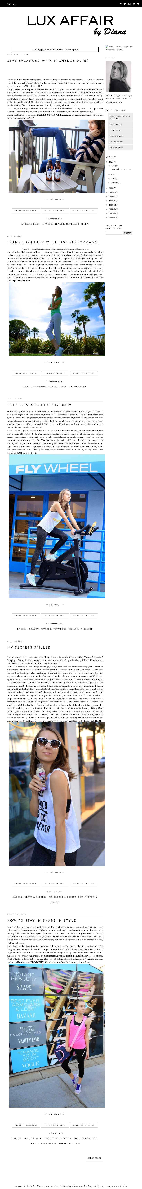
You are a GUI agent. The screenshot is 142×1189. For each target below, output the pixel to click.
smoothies (77, 930)
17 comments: (55, 1133)
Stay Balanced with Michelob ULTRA (48, 61)
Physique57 (36, 933)
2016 (111, 200)
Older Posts (94, 1158)
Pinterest (116, 142)
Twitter (86, 933)
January (114, 182)
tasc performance (74, 386)
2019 (111, 188)
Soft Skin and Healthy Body (39, 405)
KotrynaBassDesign (116, 1186)
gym (39, 1138)
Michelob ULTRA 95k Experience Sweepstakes (60, 114)
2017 (111, 196)
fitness (47, 224)
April (113, 178)
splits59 (75, 1143)
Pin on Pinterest (55, 211)
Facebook (116, 124)
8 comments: (55, 623)
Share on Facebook (26, 211)
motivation (63, 1138)
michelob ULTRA (77, 224)
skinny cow (75, 897)
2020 (111, 161)
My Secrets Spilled (29, 647)
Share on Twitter (84, 211)
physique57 (89, 1138)
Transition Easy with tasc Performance (53, 242)
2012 (111, 217)
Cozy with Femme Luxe (121, 169)
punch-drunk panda (43, 1143)
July (113, 165)
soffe (63, 1143)
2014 (111, 209)
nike (76, 1138)
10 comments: (55, 892)
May (113, 174)
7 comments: (55, 218)
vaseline (87, 629)
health (59, 224)
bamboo (40, 386)
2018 (111, 192)
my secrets (57, 897)
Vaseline (55, 411)
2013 (111, 213)
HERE (76, 277)
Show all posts (71, 49)
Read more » (55, 199)
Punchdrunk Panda (55, 955)
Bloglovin (117, 148)
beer (36, 224)
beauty (34, 629)
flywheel (60, 629)
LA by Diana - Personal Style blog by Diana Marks (58, 1186)
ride (32, 271)
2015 (111, 204)
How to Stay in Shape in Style (41, 920)
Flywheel (41, 411)
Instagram (117, 136)
